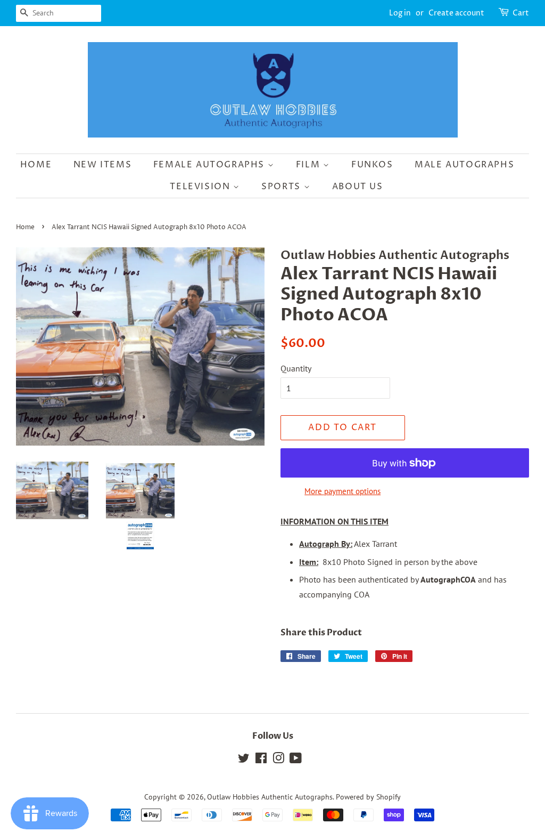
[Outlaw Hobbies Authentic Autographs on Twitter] (244, 760)
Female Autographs (210, 165)
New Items (102, 165)
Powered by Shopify (368, 797)
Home (36, 165)
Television (201, 186)
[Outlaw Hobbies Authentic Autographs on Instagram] (278, 760)
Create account (456, 13)
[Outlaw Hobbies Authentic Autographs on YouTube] (296, 760)
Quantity (295, 368)
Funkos (372, 165)
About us (357, 186)
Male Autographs (464, 165)
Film (309, 165)
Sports (282, 186)
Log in (400, 13)
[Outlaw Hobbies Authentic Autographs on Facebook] (261, 760)
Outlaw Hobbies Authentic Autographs (270, 797)
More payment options (342, 491)
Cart (521, 13)
